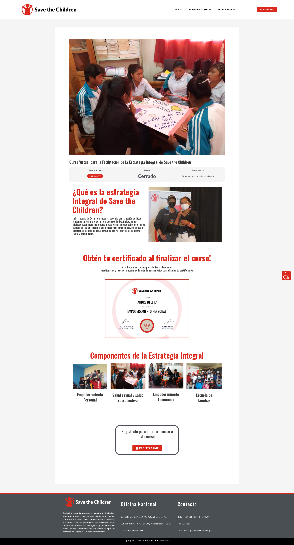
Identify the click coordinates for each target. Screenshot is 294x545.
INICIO (179, 9)
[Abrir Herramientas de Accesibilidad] (286, 275)
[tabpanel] (146, 327)
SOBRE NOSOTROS (200, 9)
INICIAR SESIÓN (226, 9)
